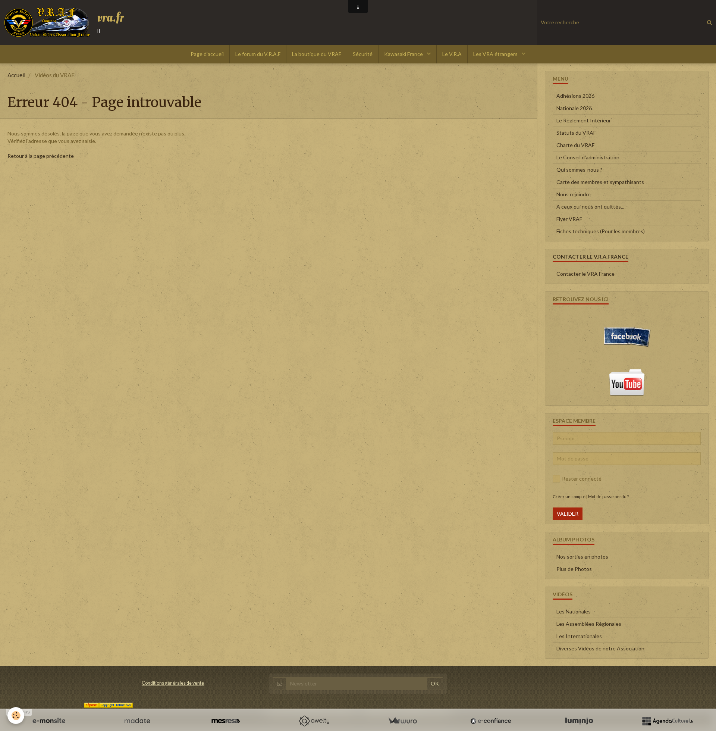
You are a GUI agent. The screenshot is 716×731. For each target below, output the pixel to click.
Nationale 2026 (574, 108)
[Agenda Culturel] (667, 721)
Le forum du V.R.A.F (257, 54)
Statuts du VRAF (576, 132)
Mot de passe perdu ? (608, 496)
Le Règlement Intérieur (583, 120)
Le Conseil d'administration (587, 157)
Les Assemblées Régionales (588, 624)
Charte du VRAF (575, 145)
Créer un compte (569, 496)
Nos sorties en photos (582, 556)
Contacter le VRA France (585, 274)
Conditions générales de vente (173, 683)
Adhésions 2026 (575, 96)
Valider (567, 513)
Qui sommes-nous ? (579, 169)
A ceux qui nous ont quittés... (590, 206)
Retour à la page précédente (40, 156)
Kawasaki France (404, 54)
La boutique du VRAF (316, 54)
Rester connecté (582, 478)
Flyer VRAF (569, 219)
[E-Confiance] (491, 721)
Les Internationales (579, 636)
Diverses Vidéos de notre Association (600, 648)
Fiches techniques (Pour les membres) (600, 231)
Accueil (16, 75)
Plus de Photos (574, 569)
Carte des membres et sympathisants (600, 182)
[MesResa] (226, 721)
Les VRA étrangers (496, 54)
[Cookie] (15, 715)
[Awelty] (314, 721)
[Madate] (137, 721)
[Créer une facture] (402, 721)
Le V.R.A (452, 54)
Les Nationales (573, 611)
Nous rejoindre (573, 194)
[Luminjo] (579, 721)
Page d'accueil (207, 54)
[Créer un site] (49, 721)
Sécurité (363, 54)
